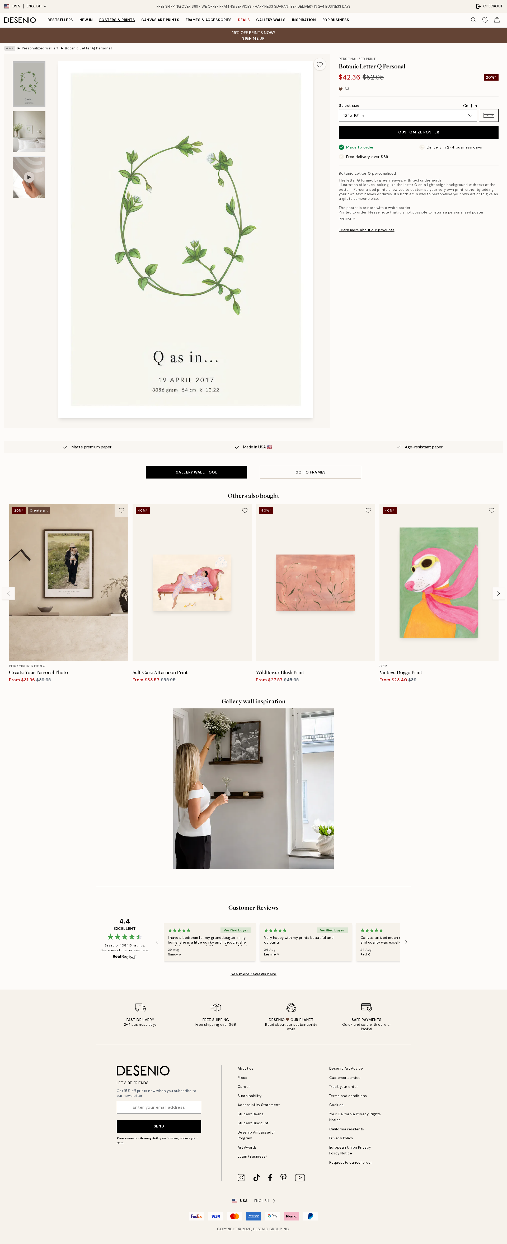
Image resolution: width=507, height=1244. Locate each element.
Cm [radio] (466, 105)
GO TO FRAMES (310, 472)
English (34, 6)
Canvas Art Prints (160, 20)
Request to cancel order (350, 1162)
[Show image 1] (29, 84)
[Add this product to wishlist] (319, 64)
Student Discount (253, 1123)
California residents (346, 1129)
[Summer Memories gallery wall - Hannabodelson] (253, 788)
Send (159, 1126)
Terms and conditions (348, 1096)
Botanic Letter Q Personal (88, 48)
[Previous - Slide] (8, 593)
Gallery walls (271, 20)
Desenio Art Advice (346, 1068)
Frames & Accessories (209, 20)
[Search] (474, 20)
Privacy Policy (150, 1138)
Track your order (343, 1086)
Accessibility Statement (259, 1105)
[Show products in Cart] (497, 20)
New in (86, 20)
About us (245, 1068)
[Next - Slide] (498, 593)
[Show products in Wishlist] (485, 20)
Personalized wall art (40, 48)
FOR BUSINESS (335, 20)
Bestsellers (60, 20)
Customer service (345, 1077)
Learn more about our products (366, 230)
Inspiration (304, 20)
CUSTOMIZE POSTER (418, 132)
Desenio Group (267, 1229)
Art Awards (247, 1147)
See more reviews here (253, 974)
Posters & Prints (117, 20)
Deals (244, 20)
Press (242, 1077)
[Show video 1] (29, 177)
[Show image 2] (29, 131)
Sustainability (250, 1096)
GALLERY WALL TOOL (197, 472)
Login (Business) (252, 1156)
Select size (349, 105)
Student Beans (251, 1114)
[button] (489, 115)
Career (244, 1086)
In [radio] (475, 105)
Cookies (336, 1105)
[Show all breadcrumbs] (9, 48)
